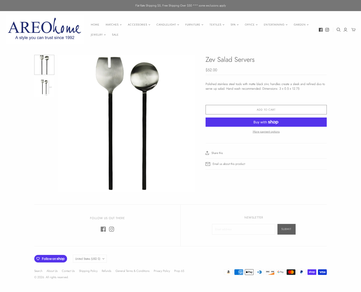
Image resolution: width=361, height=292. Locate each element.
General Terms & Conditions (133, 271)
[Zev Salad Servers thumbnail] (44, 65)
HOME (95, 25)
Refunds (106, 271)
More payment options (266, 132)
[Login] (345, 29)
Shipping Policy (88, 271)
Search (38, 271)
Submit (286, 229)
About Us (52, 271)
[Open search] (339, 30)
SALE (115, 35)
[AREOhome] (45, 29)
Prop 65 (179, 271)
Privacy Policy (162, 271)
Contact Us (68, 271)
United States (87, 259)
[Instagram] (327, 30)
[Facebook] (321, 30)
